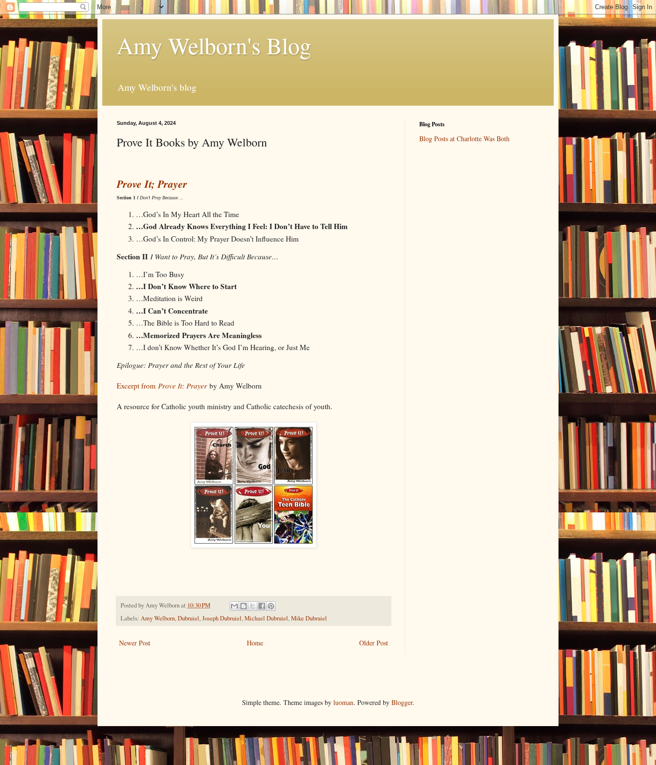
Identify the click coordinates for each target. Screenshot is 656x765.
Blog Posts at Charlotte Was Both (464, 138)
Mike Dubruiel (309, 618)
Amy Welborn (158, 618)
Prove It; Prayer (152, 183)
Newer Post (134, 642)
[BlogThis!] (243, 606)
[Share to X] (252, 606)
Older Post (373, 642)
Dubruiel (188, 618)
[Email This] (234, 606)
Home (255, 642)
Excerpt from (162, 385)
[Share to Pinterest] (271, 606)
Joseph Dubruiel (222, 618)
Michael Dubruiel (266, 618)
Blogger (402, 702)
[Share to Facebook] (262, 606)
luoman (343, 702)
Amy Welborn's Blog (214, 45)
